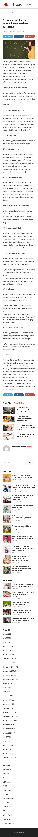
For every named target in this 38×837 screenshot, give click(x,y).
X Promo (6, 811)
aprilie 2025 (7, 700)
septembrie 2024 (9, 729)
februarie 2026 (8, 659)
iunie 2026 (6, 642)
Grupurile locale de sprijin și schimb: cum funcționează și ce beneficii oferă (22, 568)
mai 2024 (6, 745)
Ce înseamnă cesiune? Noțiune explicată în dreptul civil (24, 410)
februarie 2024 (8, 758)
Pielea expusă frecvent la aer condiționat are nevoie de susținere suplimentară (21, 558)
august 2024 (7, 733)
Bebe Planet (7, 790)
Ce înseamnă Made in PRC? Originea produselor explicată (26, 427)
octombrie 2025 (8, 675)
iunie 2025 (6, 692)
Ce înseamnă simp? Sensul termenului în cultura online (24, 419)
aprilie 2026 (7, 650)
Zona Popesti (7, 778)
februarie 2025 (8, 708)
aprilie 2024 (7, 749)
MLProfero (7, 782)
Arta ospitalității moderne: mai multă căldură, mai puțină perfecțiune (22, 497)
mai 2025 (6, 696)
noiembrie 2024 (8, 721)
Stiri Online (7, 807)
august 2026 (7, 634)
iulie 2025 (6, 688)
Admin (12, 31)
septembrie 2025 (9, 679)
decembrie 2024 (8, 716)
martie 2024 (7, 754)
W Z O (5, 786)
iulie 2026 (6, 638)
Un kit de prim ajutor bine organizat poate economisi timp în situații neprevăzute (23, 548)
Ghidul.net (6, 765)
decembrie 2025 (8, 667)
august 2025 (7, 683)
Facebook (19, 36)
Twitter (9, 36)
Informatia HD (8, 815)
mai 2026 (6, 646)
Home (5, 13)
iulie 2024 (6, 737)
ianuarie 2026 (7, 663)
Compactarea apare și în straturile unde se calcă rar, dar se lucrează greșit (23, 487)
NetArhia (21, 832)
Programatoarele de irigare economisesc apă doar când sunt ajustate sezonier (23, 528)
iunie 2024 (6, 741)
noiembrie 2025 (8, 671)
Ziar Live (6, 774)
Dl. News (6, 794)
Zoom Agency (8, 819)
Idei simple (7, 770)
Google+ (30, 36)
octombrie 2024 (8, 725)
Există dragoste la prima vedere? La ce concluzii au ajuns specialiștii (23, 594)
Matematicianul (8, 798)
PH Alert (6, 803)
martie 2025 (7, 704)
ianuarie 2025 (7, 712)
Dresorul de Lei (8, 823)
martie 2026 (7, 655)
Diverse (12, 13)
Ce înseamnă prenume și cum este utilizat (25, 435)
